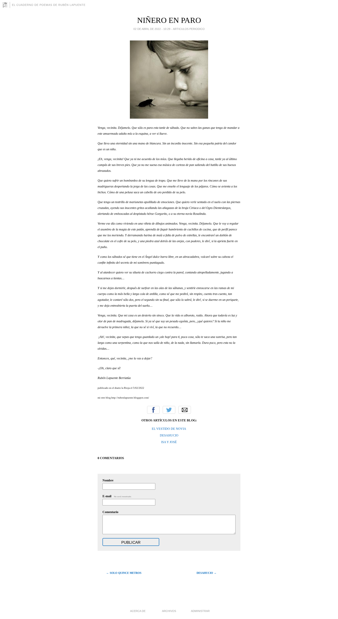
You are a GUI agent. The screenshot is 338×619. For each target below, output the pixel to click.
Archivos (169, 611)
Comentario (110, 512)
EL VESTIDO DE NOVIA (169, 428)
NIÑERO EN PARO (169, 20)
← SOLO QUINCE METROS (123, 573)
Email (184, 410)
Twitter (169, 410)
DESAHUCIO (169, 435)
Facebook (153, 410)
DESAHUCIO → (207, 573)
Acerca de (138, 611)
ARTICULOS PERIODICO (189, 28)
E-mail (117, 496)
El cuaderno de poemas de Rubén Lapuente (48, 4)
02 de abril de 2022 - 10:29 (151, 28)
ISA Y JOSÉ (169, 442)
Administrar (200, 611)
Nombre (107, 480)
